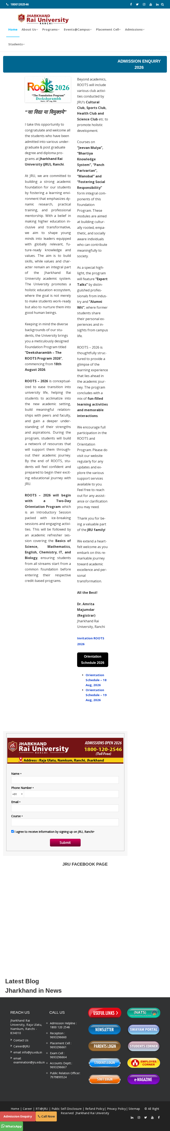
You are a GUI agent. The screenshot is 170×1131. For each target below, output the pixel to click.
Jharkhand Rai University (92, 1113)
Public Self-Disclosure (67, 1109)
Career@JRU (21, 1046)
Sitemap (134, 1109)
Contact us (20, 1040)
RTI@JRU (42, 1109)
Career (27, 1109)
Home (15, 1109)
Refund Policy (94, 1109)
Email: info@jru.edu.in (27, 1052)
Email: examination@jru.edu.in (29, 1060)
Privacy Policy (116, 1109)
